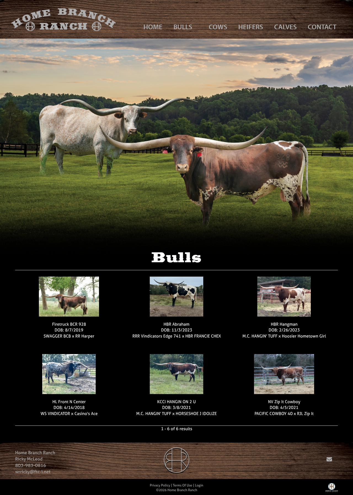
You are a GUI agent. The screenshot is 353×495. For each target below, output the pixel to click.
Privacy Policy (160, 485)
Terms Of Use (182, 485)
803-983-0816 (30, 465)
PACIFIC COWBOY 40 (274, 413)
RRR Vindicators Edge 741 (156, 336)
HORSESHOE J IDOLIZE (196, 413)
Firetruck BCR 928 (69, 324)
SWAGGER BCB (57, 336)
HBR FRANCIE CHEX (203, 336)
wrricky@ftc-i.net (32, 472)
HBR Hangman (284, 324)
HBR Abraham (176, 324)
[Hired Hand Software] (331, 489)
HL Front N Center (69, 402)
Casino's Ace (86, 413)
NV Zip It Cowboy (284, 402)
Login (199, 485)
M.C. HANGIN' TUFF (259, 336)
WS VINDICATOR (55, 413)
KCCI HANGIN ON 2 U (176, 402)
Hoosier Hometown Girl (304, 336)
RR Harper (84, 336)
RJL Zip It (305, 413)
